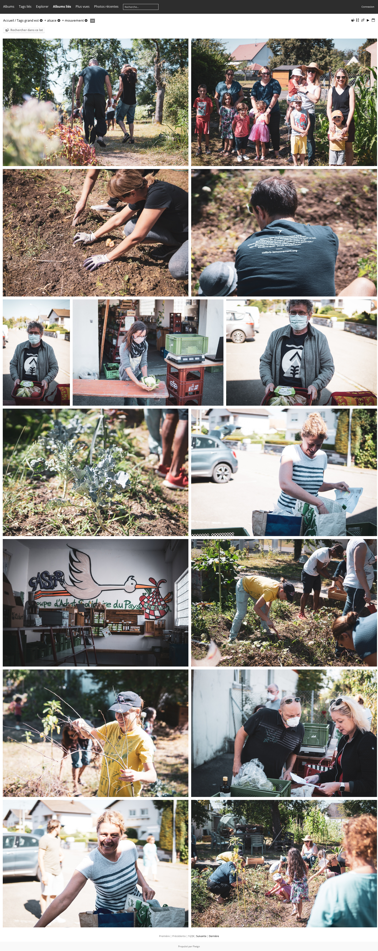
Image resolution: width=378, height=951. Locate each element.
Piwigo (196, 946)
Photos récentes (106, 6)
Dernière (214, 936)
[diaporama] (368, 20)
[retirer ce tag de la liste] (41, 20)
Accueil (8, 20)
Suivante (201, 936)
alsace (52, 20)
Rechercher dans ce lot (26, 30)
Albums (8, 6)
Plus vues (83, 6)
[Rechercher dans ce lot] (353, 20)
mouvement (74, 20)
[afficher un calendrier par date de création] (373, 20)
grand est (31, 20)
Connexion (367, 6)
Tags (20, 20)
